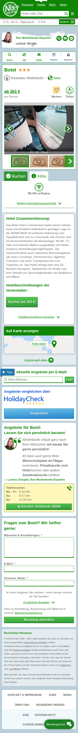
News (67, 694)
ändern (65, 21)
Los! (69, 379)
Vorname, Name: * (16, 578)
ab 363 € (12, 91)
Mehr (52, 4)
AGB (26, 715)
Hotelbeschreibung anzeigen (36, 316)
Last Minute (14, 669)
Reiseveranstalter (21, 650)
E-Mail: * (9, 563)
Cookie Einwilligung (39, 724)
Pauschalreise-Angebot (35, 642)
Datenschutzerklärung (28, 612)
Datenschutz (45, 715)
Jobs (52, 694)
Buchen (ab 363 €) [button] (22, 302)
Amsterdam (18, 77)
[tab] (15, 176)
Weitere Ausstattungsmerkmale (36, 203)
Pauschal (27, 4)
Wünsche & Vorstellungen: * (23, 535)
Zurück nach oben (35, 359)
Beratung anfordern (39, 619)
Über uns (22, 704)
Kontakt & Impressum (25, 694)
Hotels (41, 4)
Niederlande (35, 77)
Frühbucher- (65, 665)
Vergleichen (39, 413)
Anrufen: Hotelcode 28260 (41, 506)
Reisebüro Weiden (50, 704)
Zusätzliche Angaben (36, 602)
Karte (57, 77)
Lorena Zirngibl (26, 43)
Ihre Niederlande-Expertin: (34, 37)
